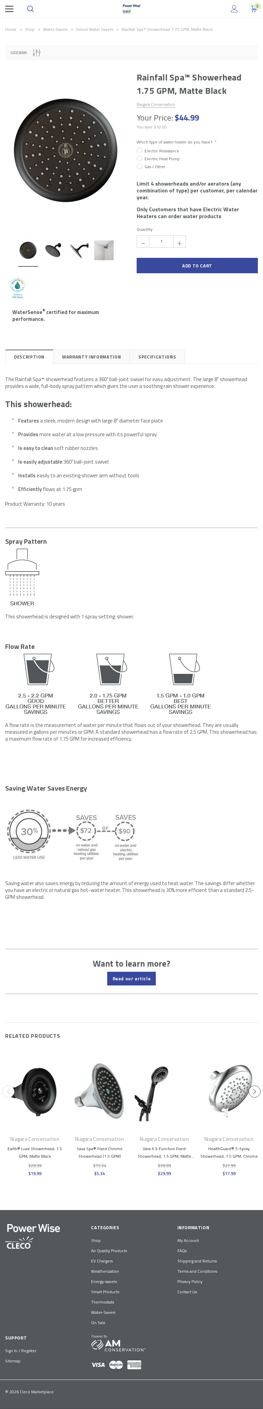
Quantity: (145, 229)
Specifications (157, 356)
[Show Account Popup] (234, 8)
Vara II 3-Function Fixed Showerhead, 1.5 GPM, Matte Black (164, 1156)
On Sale (98, 1322)
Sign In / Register (20, 1350)
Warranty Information (91, 356)
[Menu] (9, 9)
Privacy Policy (189, 1281)
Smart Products (105, 1291)
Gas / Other (155, 167)
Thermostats (102, 1302)
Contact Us (187, 1291)
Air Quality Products (109, 1250)
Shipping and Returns (197, 1261)
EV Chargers (102, 1261)
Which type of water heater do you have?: (175, 142)
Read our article (132, 978)
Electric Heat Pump (162, 159)
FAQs (182, 1250)
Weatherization (105, 1271)
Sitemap (13, 1361)
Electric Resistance (162, 151)
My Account (188, 1240)
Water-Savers (103, 1312)
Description (29, 356)
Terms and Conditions (197, 1271)
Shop (96, 1240)
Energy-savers (104, 1281)
